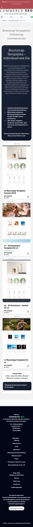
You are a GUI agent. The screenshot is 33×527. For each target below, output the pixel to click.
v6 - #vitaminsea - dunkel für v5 (16, 306)
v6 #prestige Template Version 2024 (14, 191)
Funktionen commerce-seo (16, 462)
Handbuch (16, 484)
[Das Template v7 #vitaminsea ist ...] (16, 242)
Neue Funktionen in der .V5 (16, 465)
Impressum (16, 449)
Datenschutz (16, 443)
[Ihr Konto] (11, 17)
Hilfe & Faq (16, 481)
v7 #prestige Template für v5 (16, 361)
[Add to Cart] (28, 197)
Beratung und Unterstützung (17, 452)
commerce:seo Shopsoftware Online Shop (19, 523)
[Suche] (21, 17)
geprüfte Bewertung (9, 250)
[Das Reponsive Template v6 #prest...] (16, 188)
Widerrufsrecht (16, 456)
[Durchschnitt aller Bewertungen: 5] (26, 202)
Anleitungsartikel (16, 487)
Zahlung (16, 440)
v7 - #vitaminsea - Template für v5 (12, 246)
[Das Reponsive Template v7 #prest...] (16, 357)
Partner (16, 478)
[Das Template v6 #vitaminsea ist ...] (16, 302)
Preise (16, 459)
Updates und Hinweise (16, 475)
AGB (16, 446)
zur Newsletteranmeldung (16, 508)
